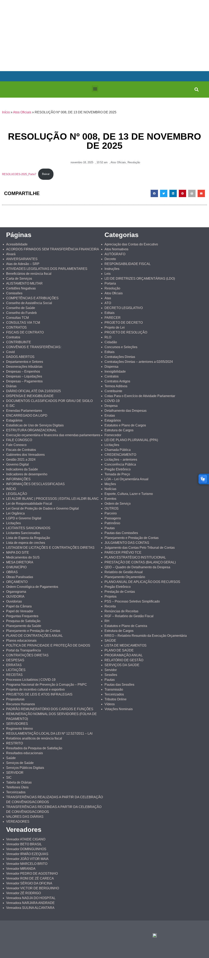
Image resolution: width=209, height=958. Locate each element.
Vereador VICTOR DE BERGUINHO (32, 888)
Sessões (110, 675)
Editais (109, 313)
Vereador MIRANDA (21, 868)
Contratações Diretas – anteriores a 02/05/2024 (138, 361)
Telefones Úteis (17, 787)
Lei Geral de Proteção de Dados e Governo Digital (42, 508)
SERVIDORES (17, 723)
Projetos (110, 596)
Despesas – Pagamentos (24, 381)
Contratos (13, 337)
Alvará (11, 254)
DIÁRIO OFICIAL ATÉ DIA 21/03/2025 (33, 391)
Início (6, 112)
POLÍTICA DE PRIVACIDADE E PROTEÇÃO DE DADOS (48, 645)
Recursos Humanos (20, 704)
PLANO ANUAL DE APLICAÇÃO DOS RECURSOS (142, 582)
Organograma (16, 591)
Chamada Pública (117, 449)
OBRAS (12, 572)
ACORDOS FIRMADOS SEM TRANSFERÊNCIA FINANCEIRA (52, 249)
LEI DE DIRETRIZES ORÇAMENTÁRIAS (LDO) (139, 278)
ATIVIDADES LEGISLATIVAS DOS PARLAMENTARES (46, 268)
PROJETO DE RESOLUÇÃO (125, 332)
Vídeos (109, 704)
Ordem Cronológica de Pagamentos (32, 586)
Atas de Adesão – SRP (22, 264)
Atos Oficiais (22, 112)
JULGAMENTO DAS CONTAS (126, 542)
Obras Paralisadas (19, 577)
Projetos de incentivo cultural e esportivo (35, 689)
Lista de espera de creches (25, 542)
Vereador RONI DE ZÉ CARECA (30, 878)
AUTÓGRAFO (114, 254)
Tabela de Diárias (19, 782)
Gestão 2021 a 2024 (21, 459)
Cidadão (110, 342)
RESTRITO (14, 743)
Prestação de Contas (119, 591)
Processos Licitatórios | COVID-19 (31, 679)
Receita (110, 606)
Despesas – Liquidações (24, 376)
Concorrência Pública (120, 464)
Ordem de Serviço (117, 503)
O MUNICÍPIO (16, 567)
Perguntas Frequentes (22, 616)
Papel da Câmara (19, 606)
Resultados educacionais (24, 753)
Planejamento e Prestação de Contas (33, 630)
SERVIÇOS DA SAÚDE (121, 665)
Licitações (13, 523)
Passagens (112, 518)
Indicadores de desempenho (26, 474)
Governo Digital (17, 464)
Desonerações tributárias (24, 366)
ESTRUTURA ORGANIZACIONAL (31, 430)
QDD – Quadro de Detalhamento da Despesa (137, 567)
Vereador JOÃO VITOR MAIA (27, 859)
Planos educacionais (21, 640)
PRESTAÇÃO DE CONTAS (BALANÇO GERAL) (140, 562)
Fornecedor (112, 435)
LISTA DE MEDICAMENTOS (125, 645)
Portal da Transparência (23, 650)
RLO (107, 337)
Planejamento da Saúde (23, 626)
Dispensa (111, 366)
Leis (107, 273)
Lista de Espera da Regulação (28, 538)
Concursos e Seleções (120, 347)
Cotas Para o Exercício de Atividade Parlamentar (139, 396)
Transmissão (113, 689)
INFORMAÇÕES (18, 479)
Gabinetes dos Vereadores (25, 454)
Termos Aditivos (115, 386)
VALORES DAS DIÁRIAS (24, 816)
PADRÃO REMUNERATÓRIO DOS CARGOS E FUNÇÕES (49, 709)
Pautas (109, 528)
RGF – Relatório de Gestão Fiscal (128, 616)
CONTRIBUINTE (18, 342)
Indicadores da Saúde (22, 469)
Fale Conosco (16, 445)
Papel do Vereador (19, 611)
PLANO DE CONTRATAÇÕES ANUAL (34, 635)
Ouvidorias (14, 601)
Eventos (110, 498)
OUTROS (111, 508)
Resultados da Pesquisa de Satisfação (34, 748)
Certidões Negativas (21, 288)
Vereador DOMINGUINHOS (26, 849)
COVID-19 (112, 401)
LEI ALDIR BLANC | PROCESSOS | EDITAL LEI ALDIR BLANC (52, 498)
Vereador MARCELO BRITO (26, 863)
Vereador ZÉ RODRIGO (23, 893)
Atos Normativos (116, 249)
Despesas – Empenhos (23, 371)
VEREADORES (17, 821)
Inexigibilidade (115, 371)
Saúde (11, 758)
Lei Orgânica (15, 513)
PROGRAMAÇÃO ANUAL (123, 655)
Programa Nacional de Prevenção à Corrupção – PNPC (46, 684)
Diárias (11, 386)
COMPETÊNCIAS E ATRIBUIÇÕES (32, 298)
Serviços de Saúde (20, 763)
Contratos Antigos (117, 381)
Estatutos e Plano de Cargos (125, 425)
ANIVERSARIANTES (22, 259)
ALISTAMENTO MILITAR (24, 283)
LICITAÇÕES (16, 670)
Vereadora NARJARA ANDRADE (30, 903)
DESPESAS (15, 660)
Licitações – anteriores (120, 459)
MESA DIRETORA (19, 562)
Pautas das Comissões (121, 533)
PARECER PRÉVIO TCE (122, 552)
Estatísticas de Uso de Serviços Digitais (35, 425)
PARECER (112, 317)
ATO (107, 303)
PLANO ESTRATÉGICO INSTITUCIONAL (135, 557)
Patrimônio (112, 523)
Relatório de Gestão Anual (123, 572)
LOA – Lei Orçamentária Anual (126, 479)
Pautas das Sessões (119, 684)
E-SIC (10, 405)
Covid (10, 352)
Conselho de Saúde (20, 308)
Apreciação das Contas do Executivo (131, 244)
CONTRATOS (16, 327)
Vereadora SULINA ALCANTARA (30, 907)
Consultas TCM (17, 317)
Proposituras (15, 699)
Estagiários (14, 420)
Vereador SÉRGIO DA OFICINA (29, 883)
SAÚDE (110, 640)
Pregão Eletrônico (117, 469)
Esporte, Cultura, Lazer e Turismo (128, 494)
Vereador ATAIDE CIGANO (25, 839)
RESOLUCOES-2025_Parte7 (19, 173)
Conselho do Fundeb (21, 313)
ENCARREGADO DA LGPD (26, 415)
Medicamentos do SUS (23, 557)
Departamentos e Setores (24, 361)
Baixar (46, 173)
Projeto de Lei (114, 327)
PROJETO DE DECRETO (123, 322)
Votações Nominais (118, 709)
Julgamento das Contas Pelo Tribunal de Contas (139, 547)
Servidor (110, 670)
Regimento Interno (19, 728)
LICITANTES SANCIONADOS (28, 528)
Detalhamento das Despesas (125, 410)
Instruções (111, 268)
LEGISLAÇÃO (16, 494)
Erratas (109, 415)
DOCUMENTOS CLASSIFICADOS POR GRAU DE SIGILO (49, 401)
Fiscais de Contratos (21, 449)
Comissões (14, 293)
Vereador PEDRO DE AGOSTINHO (32, 873)
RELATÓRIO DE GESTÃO (123, 660)
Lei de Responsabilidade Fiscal (29, 503)
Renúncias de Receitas (121, 611)
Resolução (134, 162)
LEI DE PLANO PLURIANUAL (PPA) (131, 440)
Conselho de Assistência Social (29, 303)
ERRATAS (14, 665)
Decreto (110, 259)
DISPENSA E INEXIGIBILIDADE (30, 396)
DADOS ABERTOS (20, 357)
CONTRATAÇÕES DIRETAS (27, 655)
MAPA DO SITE (17, 552)
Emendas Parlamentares (24, 410)
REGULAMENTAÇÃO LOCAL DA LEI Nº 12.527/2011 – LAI (49, 733)
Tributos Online (115, 699)
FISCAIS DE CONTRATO (25, 332)
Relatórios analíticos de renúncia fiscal (34, 738)
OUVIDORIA (15, 596)
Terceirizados (16, 792)
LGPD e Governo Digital (23, 518)
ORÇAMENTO (17, 582)
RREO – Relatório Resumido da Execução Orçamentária (145, 635)
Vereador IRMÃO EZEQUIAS (27, 854)
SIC (9, 777)
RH (106, 621)
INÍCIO (11, 489)
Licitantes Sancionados (23, 533)
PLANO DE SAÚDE (119, 650)
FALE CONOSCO (19, 440)
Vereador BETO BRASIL (24, 844)
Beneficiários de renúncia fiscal (28, 273)
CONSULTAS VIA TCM (23, 322)
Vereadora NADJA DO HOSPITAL (31, 898)
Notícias (110, 489)
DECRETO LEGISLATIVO (123, 308)
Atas (107, 298)
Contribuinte (113, 391)
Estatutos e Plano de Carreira (125, 626)
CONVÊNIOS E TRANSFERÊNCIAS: (33, 347)
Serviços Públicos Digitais (25, 767)
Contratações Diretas (119, 357)
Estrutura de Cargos (118, 430)
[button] (95, 88)
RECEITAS (14, 675)
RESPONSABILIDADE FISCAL (127, 264)
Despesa (111, 405)
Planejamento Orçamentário (124, 577)
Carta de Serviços (19, 278)
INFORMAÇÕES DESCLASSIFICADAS (35, 484)
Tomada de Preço (117, 474)
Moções (110, 484)
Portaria (110, 283)
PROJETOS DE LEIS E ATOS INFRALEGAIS (39, 694)
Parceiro (110, 513)
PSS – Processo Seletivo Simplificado (132, 601)
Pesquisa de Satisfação (23, 621)
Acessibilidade (17, 244)
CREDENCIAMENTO (120, 454)
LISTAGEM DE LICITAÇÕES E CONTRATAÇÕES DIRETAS (50, 547)
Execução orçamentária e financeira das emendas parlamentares (53, 435)
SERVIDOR (14, 772)
